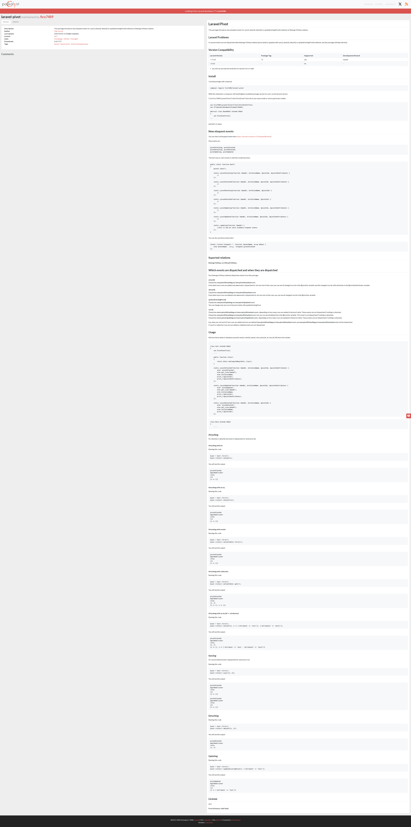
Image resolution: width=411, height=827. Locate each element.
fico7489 (47, 17)
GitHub (66, 39)
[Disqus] (102, 86)
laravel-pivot (65, 44)
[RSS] (406, 4)
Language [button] (390, 4)
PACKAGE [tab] (6, 22)
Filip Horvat (58, 31)
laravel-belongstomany (79, 44)
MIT (56, 36)
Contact (379, 4)
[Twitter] (400, 4)
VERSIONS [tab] (16, 22)
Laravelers (207, 820)
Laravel (196, 820)
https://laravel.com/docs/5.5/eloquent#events (254, 136)
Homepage (58, 39)
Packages (368, 4)
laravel (56, 44)
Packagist (74, 39)
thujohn (218, 820)
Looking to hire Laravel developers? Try (205, 11)
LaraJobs (209, 822)
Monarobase (235, 820)
